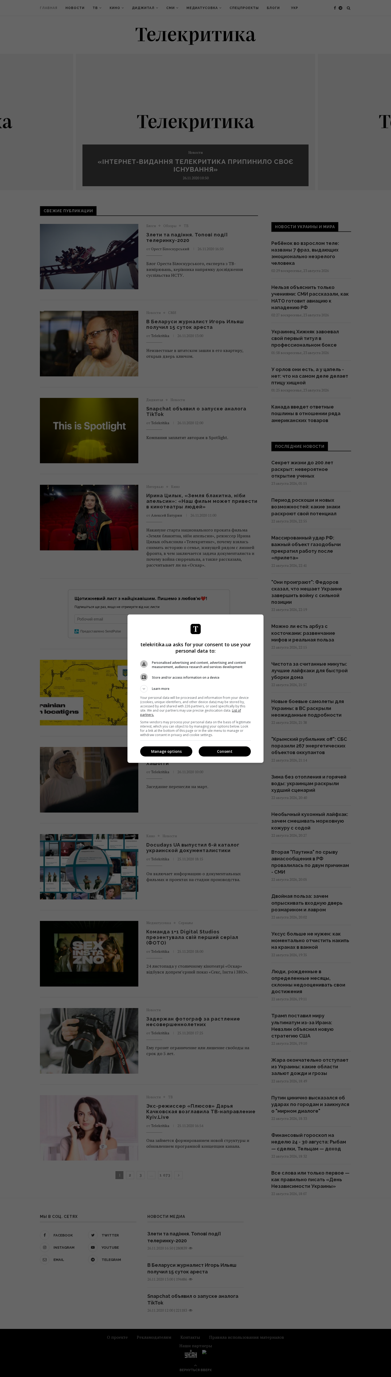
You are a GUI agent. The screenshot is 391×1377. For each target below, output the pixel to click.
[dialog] (195, 688)
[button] (195, 688)
